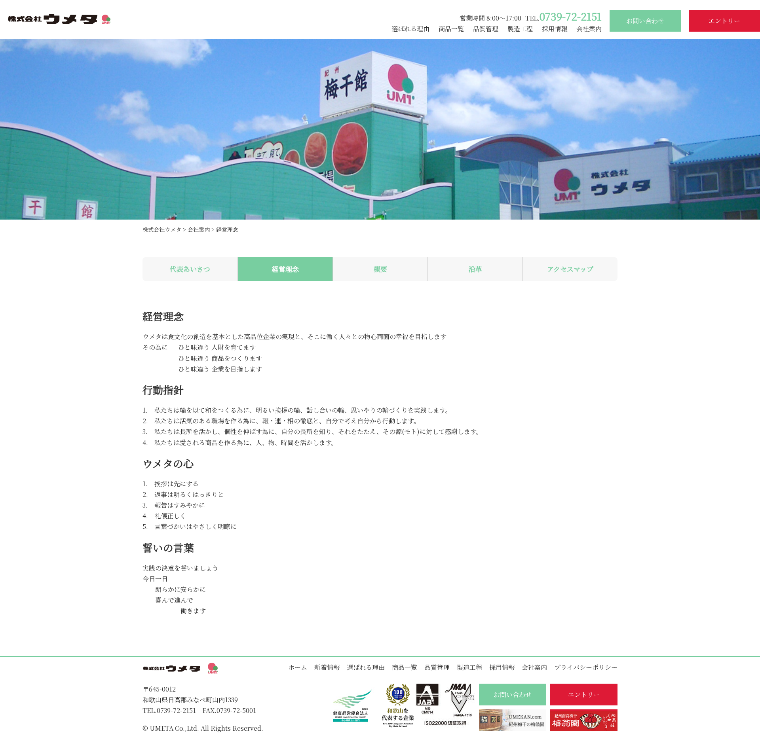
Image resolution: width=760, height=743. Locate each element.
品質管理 (485, 28)
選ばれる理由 (410, 28)
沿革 (475, 269)
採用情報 (554, 28)
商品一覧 (451, 28)
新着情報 (327, 667)
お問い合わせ (645, 20)
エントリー (724, 20)
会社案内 (589, 28)
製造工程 (520, 28)
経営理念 (285, 269)
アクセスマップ (570, 269)
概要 (380, 269)
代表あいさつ (190, 269)
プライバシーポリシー (586, 667)
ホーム (297, 667)
